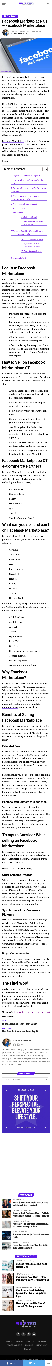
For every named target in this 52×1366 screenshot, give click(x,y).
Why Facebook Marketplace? (25, 204)
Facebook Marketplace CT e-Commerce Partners (29, 190)
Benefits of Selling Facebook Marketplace (25, 210)
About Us (9, 1341)
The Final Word (19, 257)
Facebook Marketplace (13, 141)
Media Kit (27, 1348)
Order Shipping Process (33, 239)
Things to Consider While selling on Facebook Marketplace (27, 232)
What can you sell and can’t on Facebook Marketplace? (26, 197)
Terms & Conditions (14, 1345)
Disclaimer (29, 1345)
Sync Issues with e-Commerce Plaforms (32, 245)
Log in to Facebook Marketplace (26, 175)
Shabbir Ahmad (18, 34)
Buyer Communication (33, 251)
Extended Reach (30, 217)
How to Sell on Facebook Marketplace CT (29, 182)
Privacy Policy (41, 1345)
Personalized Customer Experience (33, 223)
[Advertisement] (26, 1163)
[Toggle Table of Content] (43, 169)
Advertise (19, 1341)
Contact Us (30, 1341)
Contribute (42, 1341)
